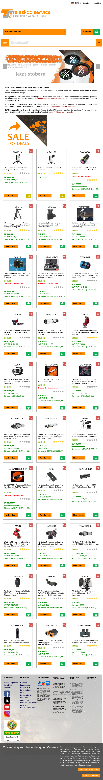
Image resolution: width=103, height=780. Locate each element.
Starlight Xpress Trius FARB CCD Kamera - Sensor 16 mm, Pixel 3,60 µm (17, 275)
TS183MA (85, 257)
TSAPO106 (85, 526)
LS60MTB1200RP (18, 469)
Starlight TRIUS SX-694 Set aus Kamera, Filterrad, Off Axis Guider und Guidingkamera (51, 275)
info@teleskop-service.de (66, 694)
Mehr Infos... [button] (11, 196)
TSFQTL (17, 207)
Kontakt (86, 3)
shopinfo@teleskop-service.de (49, 98)
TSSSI (85, 576)
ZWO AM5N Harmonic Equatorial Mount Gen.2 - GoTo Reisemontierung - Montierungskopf (17, 544)
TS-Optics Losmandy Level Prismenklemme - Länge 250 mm (50, 486)
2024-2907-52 (51, 257)
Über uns (7, 688)
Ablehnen (83, 769)
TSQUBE (17, 314)
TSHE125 (51, 207)
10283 (85, 418)
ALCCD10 (85, 152)
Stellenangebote (11, 683)
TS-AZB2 (85, 314)
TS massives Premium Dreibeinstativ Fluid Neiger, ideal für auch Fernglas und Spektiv (17, 225)
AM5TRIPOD (17, 625)
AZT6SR (51, 526)
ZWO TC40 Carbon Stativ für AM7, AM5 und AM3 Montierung (16, 641)
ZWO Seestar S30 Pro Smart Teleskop (49, 169)
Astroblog (8, 685)
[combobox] (34, 31)
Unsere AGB (25, 688)
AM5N (18, 526)
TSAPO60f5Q (85, 364)
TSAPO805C (85, 469)
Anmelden (97, 3)
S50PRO (17, 152)
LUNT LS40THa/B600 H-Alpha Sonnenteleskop (50, 380)
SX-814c (17, 257)
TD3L (51, 469)
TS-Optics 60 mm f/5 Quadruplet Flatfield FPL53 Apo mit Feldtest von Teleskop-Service (84, 381)
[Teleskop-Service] (27, 14)
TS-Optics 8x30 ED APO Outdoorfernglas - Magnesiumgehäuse (85, 641)
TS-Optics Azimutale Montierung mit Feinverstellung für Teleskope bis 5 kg (85, 332)
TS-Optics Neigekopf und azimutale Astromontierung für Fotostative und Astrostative (51, 544)
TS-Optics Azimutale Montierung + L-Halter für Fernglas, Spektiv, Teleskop (17, 332)
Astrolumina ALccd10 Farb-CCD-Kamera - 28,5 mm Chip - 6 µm (85, 169)
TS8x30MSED (85, 625)
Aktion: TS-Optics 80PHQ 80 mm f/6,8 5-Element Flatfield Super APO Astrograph (51, 436)
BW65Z (51, 576)
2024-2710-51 (51, 314)
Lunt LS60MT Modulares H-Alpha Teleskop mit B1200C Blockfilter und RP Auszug (17, 487)
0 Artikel (87, 32)
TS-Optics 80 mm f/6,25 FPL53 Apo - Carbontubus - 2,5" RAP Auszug (84, 487)
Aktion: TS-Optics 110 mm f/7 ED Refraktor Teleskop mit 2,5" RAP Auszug (51, 332)
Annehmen (94, 769)
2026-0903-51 (18, 418)
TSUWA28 (17, 576)
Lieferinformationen (28, 703)
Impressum (25, 685)
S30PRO (51, 152)
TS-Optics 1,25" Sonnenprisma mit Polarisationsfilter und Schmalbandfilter (50, 225)
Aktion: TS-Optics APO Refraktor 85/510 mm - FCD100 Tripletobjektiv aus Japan (17, 436)
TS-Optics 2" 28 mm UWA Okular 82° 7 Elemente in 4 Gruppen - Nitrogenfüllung (17, 593)
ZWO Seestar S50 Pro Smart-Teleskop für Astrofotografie (17, 169)
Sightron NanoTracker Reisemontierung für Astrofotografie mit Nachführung (85, 225)
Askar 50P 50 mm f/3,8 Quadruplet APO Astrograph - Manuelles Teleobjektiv (17, 381)
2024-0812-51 (51, 418)
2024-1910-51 (51, 625)
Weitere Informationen (91, 775)
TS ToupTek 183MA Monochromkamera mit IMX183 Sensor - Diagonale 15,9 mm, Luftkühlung (85, 275)
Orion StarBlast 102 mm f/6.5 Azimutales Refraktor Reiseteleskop (85, 435)
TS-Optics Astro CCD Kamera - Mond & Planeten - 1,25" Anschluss (84, 593)
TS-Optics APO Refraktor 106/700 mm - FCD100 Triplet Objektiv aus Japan (85, 544)
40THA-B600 (51, 364)
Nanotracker (85, 207)
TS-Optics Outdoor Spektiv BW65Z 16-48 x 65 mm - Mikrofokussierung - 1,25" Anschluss (51, 593)
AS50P (17, 364)
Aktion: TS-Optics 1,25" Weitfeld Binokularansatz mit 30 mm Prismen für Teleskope (51, 642)
